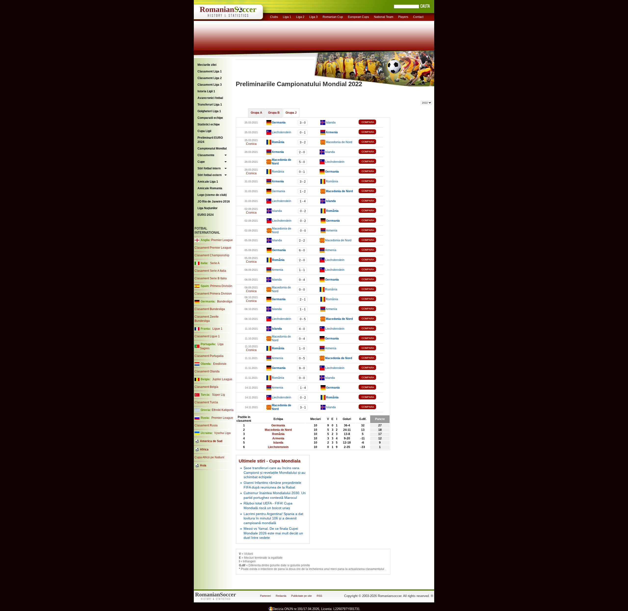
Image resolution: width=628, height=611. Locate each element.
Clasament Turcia (206, 402)
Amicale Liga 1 (207, 181)
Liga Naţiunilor (207, 208)
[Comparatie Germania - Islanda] (371, 123)
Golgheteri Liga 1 (209, 111)
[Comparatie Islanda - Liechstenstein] (371, 329)
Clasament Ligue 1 (207, 336)
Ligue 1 (217, 328)
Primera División (221, 286)
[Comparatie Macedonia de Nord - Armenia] (371, 231)
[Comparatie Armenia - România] (371, 181)
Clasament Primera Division (213, 293)
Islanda (331, 122)
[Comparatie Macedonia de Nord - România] (371, 289)
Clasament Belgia (206, 387)
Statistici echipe (208, 124)
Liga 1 (287, 17)
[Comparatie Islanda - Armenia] (371, 309)
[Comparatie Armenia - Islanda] (371, 152)
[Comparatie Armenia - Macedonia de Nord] (371, 358)
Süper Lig (218, 394)
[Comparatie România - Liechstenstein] (371, 260)
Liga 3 (313, 17)
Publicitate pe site (301, 595)
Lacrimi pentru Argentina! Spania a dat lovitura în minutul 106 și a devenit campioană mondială (273, 518)
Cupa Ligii (204, 131)
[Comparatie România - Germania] (371, 172)
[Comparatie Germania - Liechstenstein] (371, 368)
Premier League (222, 240)
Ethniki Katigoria (223, 410)
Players (403, 17)
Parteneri (265, 595)
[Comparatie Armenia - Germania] (371, 388)
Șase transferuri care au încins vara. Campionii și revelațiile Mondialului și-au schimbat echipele (274, 472)
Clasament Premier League (213, 247)
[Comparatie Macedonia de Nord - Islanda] (371, 407)
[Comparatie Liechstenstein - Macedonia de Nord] (371, 319)
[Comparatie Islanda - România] (371, 211)
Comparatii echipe (210, 118)
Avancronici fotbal (210, 98)
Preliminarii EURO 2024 (210, 140)
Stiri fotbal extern (209, 175)
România (278, 171)
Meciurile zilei (206, 65)
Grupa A (256, 112)
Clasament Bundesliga (210, 309)
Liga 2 (300, 17)
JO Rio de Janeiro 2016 (213, 201)
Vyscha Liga (222, 433)
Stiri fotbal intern (209, 168)
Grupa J (291, 112)
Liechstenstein (281, 132)
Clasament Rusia (206, 425)
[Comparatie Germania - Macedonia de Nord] (371, 191)
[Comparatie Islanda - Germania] (371, 280)
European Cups (358, 17)
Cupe (201, 161)
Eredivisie (219, 364)
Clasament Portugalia (209, 356)
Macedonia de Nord (339, 142)
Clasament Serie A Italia (210, 270)
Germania (278, 191)
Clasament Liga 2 (209, 78)
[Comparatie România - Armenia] (371, 348)
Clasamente (205, 155)
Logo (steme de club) (212, 195)
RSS (319, 595)
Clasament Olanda (207, 371)
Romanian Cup (333, 17)
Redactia (281, 595)
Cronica (251, 144)
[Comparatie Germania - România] (371, 299)
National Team (383, 17)
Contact (418, 17)
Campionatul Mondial (212, 148)
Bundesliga (224, 301)
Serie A (215, 263)
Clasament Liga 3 (209, 84)
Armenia (331, 230)
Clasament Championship (212, 255)
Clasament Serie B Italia (211, 278)
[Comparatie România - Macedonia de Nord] (371, 142)
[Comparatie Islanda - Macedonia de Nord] (371, 240)
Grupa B (274, 112)
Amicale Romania (209, 188)
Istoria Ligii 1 (206, 91)
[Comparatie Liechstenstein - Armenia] (371, 132)
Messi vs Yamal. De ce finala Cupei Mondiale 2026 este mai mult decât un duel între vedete (273, 533)
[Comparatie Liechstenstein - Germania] (371, 221)
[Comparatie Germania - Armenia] (371, 250)
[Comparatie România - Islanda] (371, 378)
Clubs (274, 17)
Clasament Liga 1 (209, 71)
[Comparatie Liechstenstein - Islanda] (371, 201)
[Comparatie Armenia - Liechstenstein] (371, 270)
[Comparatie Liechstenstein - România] (371, 397)
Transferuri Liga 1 (209, 104)
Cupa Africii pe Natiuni (209, 457)
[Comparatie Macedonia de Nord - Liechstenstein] (371, 162)
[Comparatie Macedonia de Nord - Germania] (371, 339)
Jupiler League (222, 379)
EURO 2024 (205, 215)
